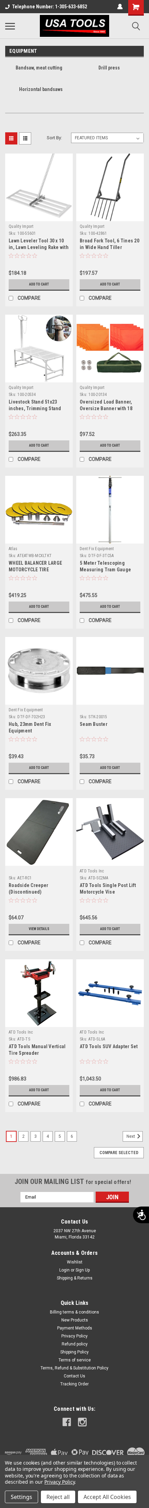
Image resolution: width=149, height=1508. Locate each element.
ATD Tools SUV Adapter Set (109, 1046)
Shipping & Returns (75, 1278)
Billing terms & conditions (74, 1312)
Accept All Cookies (107, 1497)
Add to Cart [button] (39, 284)
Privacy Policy (74, 1336)
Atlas (13, 548)
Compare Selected (118, 1152)
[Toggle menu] (10, 26)
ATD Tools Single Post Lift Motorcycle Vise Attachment (108, 892)
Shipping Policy (74, 1352)
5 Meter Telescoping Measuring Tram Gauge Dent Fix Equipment (105, 569)
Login (64, 1270)
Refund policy (75, 1344)
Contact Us (74, 1376)
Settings (21, 1497)
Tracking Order (74, 1384)
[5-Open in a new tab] (82, 1422)
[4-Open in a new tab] (66, 1422)
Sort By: (54, 137)
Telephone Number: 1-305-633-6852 (49, 6)
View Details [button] (39, 929)
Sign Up (83, 1270)
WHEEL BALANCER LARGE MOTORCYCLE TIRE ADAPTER (35, 569)
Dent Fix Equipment (97, 548)
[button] (22, 233)
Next (131, 1136)
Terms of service (75, 1360)
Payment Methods (74, 1328)
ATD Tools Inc (92, 871)
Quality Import (21, 226)
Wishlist (74, 1262)
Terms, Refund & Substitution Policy (74, 1368)
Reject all (58, 1497)
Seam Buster (93, 724)
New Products (74, 1320)
